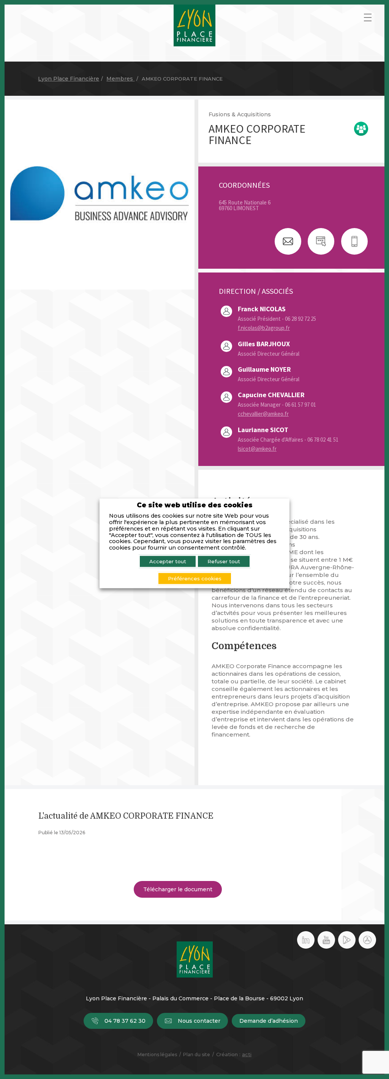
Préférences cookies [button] (194, 578)
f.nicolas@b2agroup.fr (264, 327)
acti (246, 1054)
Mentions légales (157, 1054)
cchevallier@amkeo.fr (263, 413)
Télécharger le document (177, 889)
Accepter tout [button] (167, 561)
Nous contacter (199, 1020)
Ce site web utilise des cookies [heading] (195, 505)
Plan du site (196, 1054)
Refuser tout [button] (223, 561)
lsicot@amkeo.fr (257, 448)
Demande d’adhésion (268, 1020)
